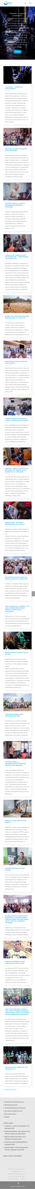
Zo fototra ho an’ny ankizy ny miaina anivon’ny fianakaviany (16, 578)
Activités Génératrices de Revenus (15, 1108)
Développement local (11, 1105)
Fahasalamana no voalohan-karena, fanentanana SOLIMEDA (16, 419)
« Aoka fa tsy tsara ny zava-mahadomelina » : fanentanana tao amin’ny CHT (16, 257)
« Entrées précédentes (10, 1090)
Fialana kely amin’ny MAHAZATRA (15, 1142)
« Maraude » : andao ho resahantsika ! (17, 14)
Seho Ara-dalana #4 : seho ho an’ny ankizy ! (16, 362)
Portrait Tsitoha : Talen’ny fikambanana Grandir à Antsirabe (15, 205)
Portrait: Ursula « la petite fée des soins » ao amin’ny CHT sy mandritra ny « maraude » (16, 470)
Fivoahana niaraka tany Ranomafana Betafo (14, 715)
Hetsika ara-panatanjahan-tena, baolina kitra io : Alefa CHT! (17, 317)
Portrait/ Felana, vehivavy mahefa (15, 869)
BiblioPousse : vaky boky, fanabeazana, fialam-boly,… (15, 523)
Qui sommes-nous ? (10, 1114)
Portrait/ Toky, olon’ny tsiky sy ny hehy (16, 653)
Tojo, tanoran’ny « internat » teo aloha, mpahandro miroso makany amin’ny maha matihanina (17, 608)
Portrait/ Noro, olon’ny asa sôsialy (15, 821)
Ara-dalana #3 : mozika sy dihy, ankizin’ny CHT (16, 1068)
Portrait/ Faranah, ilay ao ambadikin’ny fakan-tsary (15, 962)
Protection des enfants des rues (14, 1102)
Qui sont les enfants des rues (13, 1111)
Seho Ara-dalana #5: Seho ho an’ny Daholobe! (16, 149)
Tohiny (17, 52)
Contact (7, 1117)
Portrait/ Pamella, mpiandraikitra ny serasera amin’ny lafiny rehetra (15, 763)
